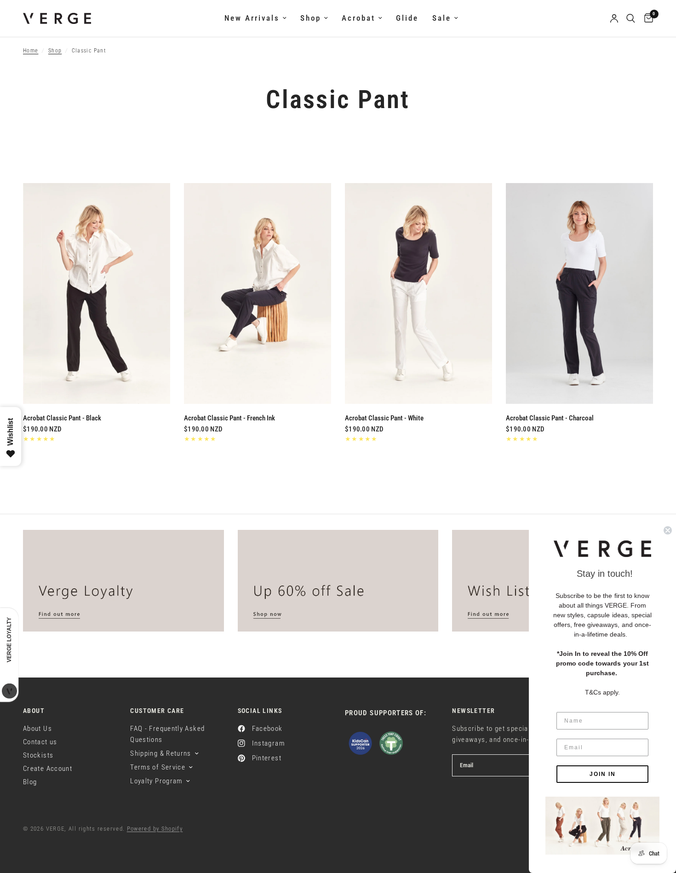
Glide (407, 18)
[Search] (631, 18)
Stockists (38, 755)
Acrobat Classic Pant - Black (62, 418)
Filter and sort (58, 165)
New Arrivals (252, 18)
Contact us (40, 742)
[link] (602, 826)
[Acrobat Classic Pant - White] (418, 293)
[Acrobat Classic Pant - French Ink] (257, 293)
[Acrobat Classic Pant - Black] (96, 293)
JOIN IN (603, 774)
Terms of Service (157, 767)
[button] (602, 548)
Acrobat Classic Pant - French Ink (229, 418)
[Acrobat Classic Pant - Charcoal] (579, 293)
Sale (441, 18)
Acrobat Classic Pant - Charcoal (550, 418)
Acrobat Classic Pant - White (384, 418)
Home (30, 50)
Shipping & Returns (160, 753)
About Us (37, 728)
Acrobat (358, 18)
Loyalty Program (156, 781)
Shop (310, 18)
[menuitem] (255, 18)
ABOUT (34, 710)
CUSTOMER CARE (157, 710)
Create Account (47, 768)
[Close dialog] (667, 530)
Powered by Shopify (155, 828)
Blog (30, 782)
